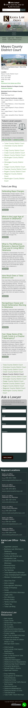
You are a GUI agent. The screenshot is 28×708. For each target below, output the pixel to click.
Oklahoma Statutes (6, 88)
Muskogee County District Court (15, 376)
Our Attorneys (9, 597)
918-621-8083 (11, 522)
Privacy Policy (9, 599)
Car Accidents (9, 627)
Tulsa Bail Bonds (9, 692)
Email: (3, 416)
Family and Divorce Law (13, 556)
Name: (4, 408)
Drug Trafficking (9, 673)
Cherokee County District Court (14, 367)
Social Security (9, 568)
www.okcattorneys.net (10, 502)
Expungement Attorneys (13, 585)
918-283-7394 (11, 478)
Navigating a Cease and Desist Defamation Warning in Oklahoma (14, 305)
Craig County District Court (14, 150)
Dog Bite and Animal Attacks (13, 629)
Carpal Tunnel (8, 620)
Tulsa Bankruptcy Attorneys (14, 572)
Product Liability (9, 633)
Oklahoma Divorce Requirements (15, 662)
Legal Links (8, 595)
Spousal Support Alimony (12, 668)
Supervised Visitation (11, 670)
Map (2, 81)
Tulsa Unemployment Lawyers (15, 575)
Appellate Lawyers (11, 547)
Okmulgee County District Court (14, 379)
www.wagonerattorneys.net (12, 480)
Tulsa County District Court (14, 143)
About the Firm (9, 581)
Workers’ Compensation (13, 577)
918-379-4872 (11, 489)
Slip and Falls (8, 625)
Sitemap (14, 703)
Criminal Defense (10, 554)
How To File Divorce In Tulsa (13, 655)
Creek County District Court (14, 153)
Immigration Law (10, 558)
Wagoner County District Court (14, 388)
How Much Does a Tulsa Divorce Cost (12, 276)
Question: (4, 431)
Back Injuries (8, 618)
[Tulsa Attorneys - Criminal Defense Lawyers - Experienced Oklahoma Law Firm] (14, 18)
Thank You (8, 604)
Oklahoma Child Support (12, 660)
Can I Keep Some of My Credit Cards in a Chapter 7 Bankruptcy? (13, 336)
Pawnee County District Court (15, 169)
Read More (5, 209)
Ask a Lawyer (14, 2)
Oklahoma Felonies (10, 686)
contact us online (18, 139)
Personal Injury (9, 565)
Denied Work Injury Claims (12, 622)
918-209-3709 (11, 511)
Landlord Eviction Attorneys (14, 592)
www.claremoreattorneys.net (12, 491)
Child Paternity (9, 653)
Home (6, 590)
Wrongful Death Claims (11, 644)
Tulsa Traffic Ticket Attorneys (14, 695)
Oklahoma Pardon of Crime (13, 690)
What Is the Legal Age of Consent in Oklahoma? (13, 217)
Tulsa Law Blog (9, 606)
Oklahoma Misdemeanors (12, 688)
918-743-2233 (14, 7)
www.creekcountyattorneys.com (13, 513)
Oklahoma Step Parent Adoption (15, 664)
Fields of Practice (10, 588)
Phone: (4, 424)
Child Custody (9, 647)
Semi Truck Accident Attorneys (14, 635)
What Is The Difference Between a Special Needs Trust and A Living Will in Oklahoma (13, 247)
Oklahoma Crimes (10, 680)
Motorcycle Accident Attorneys (14, 631)
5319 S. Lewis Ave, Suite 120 (14, 5)
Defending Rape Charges (13, 191)
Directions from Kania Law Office (11, 83)
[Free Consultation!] (24, 705)
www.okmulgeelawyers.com (12, 524)
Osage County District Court (14, 167)
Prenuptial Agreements (11, 666)
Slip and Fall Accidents (11, 637)
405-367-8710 (11, 500)
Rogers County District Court (15, 171)
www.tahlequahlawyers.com (12, 535)
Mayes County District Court (14, 155)
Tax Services (9, 570)
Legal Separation (9, 657)
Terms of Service (10, 602)
